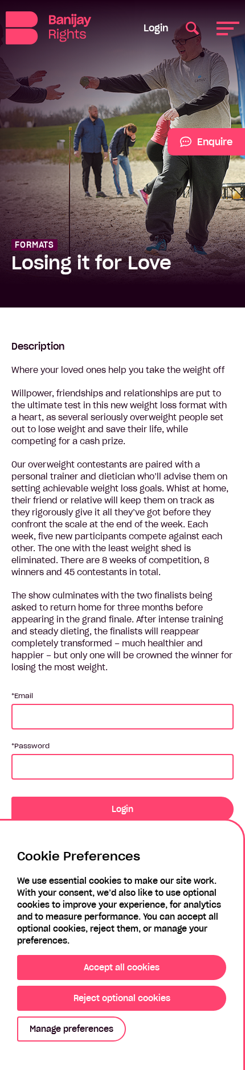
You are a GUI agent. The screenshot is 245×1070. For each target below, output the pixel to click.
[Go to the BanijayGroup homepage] (57, 27)
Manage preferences (71, 1029)
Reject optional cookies (122, 998)
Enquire (200, 145)
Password (32, 745)
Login (156, 28)
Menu (228, 28)
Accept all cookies (122, 967)
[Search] (192, 28)
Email (23, 695)
